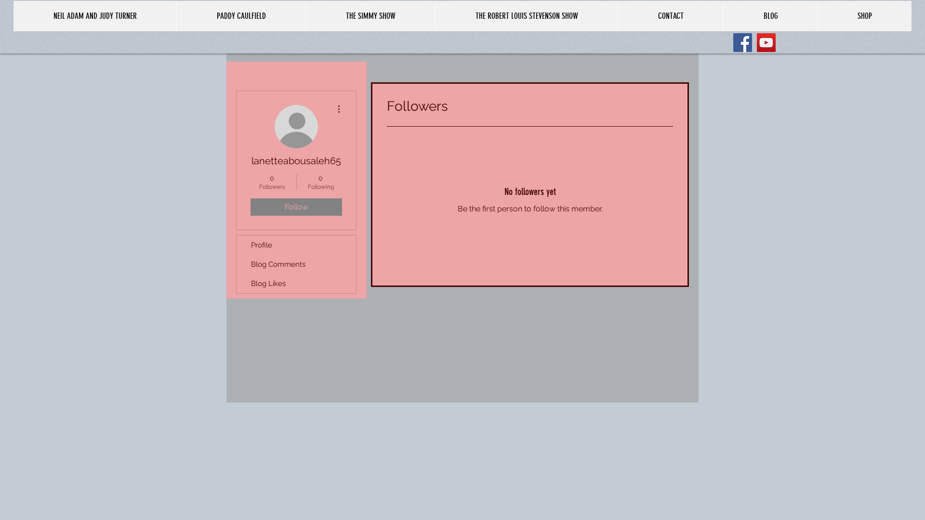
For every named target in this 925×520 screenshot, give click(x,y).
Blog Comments (278, 264)
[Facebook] (742, 42)
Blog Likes (268, 283)
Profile (261, 245)
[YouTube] (766, 42)
